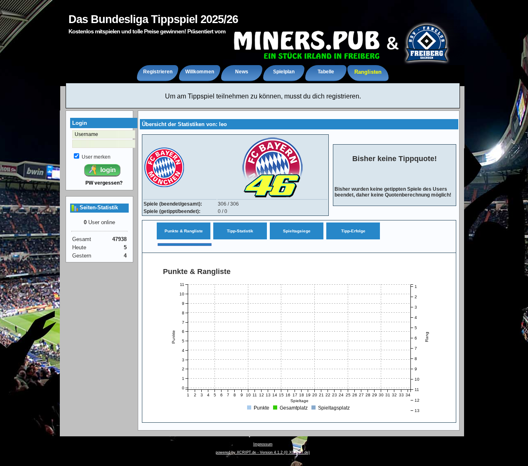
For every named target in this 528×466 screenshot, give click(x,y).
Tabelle (326, 72)
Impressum (263, 444)
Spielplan (284, 72)
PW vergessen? (104, 183)
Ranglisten (368, 72)
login (107, 169)
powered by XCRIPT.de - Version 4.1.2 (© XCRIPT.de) (263, 452)
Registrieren (157, 72)
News (241, 72)
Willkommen (199, 72)
